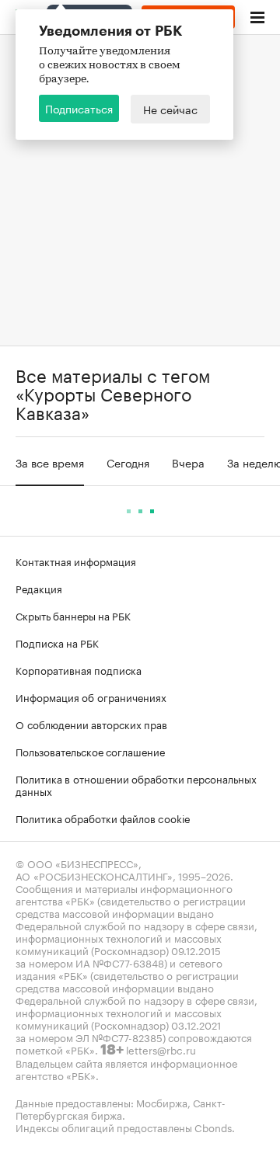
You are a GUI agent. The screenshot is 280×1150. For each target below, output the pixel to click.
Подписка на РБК (57, 642)
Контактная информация (76, 560)
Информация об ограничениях (91, 696)
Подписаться (79, 107)
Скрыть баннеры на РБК (73, 615)
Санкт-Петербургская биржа (121, 1108)
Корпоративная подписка (79, 669)
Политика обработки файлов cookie (103, 817)
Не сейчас (170, 108)
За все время (50, 462)
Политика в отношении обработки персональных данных (136, 784)
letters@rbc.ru (161, 1049)
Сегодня (128, 462)
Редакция (39, 588)
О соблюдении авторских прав (91, 723)
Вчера (188, 462)
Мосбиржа (161, 1102)
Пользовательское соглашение (90, 751)
